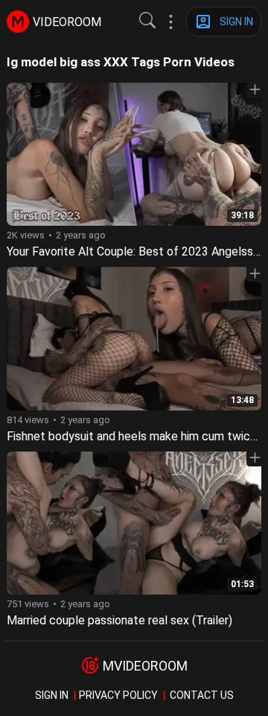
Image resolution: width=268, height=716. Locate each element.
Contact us (202, 695)
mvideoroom (145, 666)
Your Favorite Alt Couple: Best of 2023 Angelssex (136, 251)
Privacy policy (118, 695)
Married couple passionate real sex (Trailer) (119, 620)
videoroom (67, 22)
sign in (51, 695)
